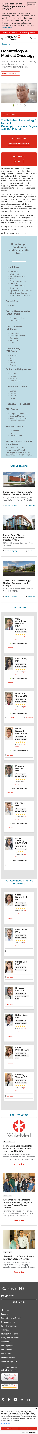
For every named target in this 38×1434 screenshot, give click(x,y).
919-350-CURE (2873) (18, 143)
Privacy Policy (5, 1423)
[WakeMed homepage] (15, 38)
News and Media (8, 1322)
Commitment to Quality (11, 1318)
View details (10, 648)
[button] (35, 38)
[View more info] (9, 629)
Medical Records (8, 1357)
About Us (5, 1310)
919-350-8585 (11, 718)
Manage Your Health (9, 1334)
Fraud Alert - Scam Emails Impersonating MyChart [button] (19, 33)
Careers (4, 1314)
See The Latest (19, 1114)
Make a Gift (19, 1302)
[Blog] (9, 1388)
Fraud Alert (6, 1353)
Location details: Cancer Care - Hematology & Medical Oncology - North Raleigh (19, 580)
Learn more (7, 27)
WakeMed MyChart (9, 1361)
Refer (17, 161)
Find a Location (9, 73)
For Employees (7, 1346)
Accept (9, 1428)
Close (30, 4)
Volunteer (5, 1330)
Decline (28, 1428)
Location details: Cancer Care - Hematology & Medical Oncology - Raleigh (19, 490)
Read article (19, 1143)
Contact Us (6, 1342)
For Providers (6, 1349)
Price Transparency (9, 1326)
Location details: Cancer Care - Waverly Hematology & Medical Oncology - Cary (19, 534)
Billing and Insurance (10, 1338)
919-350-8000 (7, 1295)
